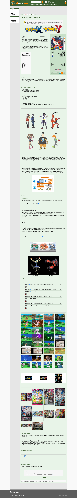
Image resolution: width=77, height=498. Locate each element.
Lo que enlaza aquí (13, 17)
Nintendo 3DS (63, 64)
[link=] (52, 54)
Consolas (33, 4)
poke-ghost (39, 474)
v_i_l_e (45, 474)
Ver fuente (31, 14)
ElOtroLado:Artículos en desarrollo (31, 481)
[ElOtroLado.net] (19, 3)
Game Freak (63, 51)
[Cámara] (54, 72)
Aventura (63, 57)
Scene (41, 4)
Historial (35, 14)
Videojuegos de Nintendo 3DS (42, 481)
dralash (28, 474)
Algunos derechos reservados (63, 495)
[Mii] (58, 72)
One (45, 6)
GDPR (19, 495)
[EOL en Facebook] (64, 3)
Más (62, 6)
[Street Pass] (60, 72)
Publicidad (23, 495)
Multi (19, 6)
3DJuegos (23, 455)
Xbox (36, 6)
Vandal (23, 456)
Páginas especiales (13, 20)
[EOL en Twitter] (64, 1)
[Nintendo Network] (62, 72)
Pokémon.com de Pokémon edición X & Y (32, 466)
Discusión (26, 14)
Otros (55, 4)
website (57, 66)
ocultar (27, 53)
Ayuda (12, 13)
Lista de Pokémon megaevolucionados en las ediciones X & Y (32, 236)
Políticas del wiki (13, 14)
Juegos (37, 4)
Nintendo (63, 52)
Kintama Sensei (50, 474)
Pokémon (49, 481)
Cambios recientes (13, 10)
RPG (61, 57)
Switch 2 (26, 6)
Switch (40, 6)
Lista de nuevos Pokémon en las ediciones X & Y (30, 203)
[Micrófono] (56, 72)
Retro (53, 6)
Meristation (23, 457)
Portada (12, 9)
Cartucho (63, 65)
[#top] (44, 477)
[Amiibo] (64, 72)
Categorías (23, 481)
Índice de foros (15, 7)
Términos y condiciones (14, 495)
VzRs (34, 474)
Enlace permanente (13, 21)
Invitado (49, 1)
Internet (51, 4)
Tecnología (46, 4)
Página (22, 14)
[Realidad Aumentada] (52, 72)
